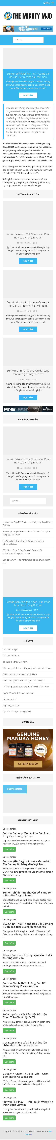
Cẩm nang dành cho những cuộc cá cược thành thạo (27, 668)
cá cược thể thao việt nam (15, 661)
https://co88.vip (10, 154)
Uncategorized (9, 699)
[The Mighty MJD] (28, 15)
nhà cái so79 (34, 121)
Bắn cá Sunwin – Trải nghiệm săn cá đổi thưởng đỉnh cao (26, 561)
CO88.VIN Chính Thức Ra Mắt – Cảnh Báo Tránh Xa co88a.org (26, 1075)
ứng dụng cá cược (11, 705)
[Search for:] (28, 39)
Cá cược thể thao (11, 655)
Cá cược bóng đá (11, 649)
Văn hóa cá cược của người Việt (17, 711)
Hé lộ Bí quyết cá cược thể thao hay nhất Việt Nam (26, 686)
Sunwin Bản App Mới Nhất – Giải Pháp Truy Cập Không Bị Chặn (28, 235)
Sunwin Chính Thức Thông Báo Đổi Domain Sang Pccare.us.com (24, 984)
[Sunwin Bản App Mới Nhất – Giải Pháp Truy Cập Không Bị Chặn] (28, 453)
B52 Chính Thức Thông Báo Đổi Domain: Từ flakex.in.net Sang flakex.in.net (23, 552)
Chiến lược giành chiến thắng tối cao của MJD (23, 680)
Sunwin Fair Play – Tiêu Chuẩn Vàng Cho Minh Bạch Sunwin (28, 1103)
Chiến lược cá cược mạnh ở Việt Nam (20, 674)
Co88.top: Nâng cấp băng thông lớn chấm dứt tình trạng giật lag (25, 1044)
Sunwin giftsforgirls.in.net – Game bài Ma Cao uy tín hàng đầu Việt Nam (28, 304)
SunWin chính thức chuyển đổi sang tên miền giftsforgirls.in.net (28, 372)
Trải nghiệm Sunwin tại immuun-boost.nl (21, 179)
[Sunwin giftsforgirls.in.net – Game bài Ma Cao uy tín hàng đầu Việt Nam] (28, 58)
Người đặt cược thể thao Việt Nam (18, 693)
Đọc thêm (28, 95)
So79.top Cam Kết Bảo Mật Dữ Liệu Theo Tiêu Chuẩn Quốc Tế (25, 1016)
